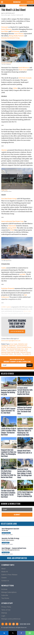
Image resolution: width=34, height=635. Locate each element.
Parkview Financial (7, 288)
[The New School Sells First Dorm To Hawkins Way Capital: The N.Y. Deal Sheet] (9, 489)
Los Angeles (23, 5)
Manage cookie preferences (10, 619)
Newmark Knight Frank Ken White (10, 352)
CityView (3, 347)
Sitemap (4, 613)
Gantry (3, 268)
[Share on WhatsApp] (30, 633)
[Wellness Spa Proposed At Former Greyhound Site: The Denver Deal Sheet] (25, 406)
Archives (4, 589)
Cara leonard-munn (22, 345)
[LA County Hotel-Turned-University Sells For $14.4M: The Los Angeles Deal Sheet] (25, 386)
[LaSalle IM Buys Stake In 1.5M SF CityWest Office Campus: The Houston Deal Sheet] (9, 426)
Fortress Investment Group (10, 38)
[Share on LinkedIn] (4, 633)
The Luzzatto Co (26, 354)
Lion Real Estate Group (9, 198)
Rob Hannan (15, 31)
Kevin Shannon (6, 29)
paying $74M (11, 228)
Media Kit (4, 571)
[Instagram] (13, 624)
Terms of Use (5, 610)
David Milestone (23, 67)
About (3, 568)
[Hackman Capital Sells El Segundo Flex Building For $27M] (9, 386)
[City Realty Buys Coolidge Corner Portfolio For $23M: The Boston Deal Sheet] (9, 469)
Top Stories (5, 598)
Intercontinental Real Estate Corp (12, 221)
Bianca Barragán (12, 338)
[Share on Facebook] (21, 633)
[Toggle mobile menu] (2, 2)
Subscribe (30, 2)
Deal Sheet (30, 5)
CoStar (15, 88)
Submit (29, 365)
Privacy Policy (6, 607)
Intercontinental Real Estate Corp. (15, 349)
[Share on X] (12, 633)
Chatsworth (12, 226)
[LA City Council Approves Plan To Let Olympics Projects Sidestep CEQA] (25, 489)
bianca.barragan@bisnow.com (10, 340)
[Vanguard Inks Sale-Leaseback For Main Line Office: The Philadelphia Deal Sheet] (9, 447)
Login (3, 616)
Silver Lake (27, 311)
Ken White (4, 31)
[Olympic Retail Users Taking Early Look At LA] (25, 447)
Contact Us (5, 580)
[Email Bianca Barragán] (22, 15)
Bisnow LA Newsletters (10, 504)
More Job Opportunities (17, 558)
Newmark (4, 27)
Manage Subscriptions (9, 592)
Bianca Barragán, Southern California (11, 15)
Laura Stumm (18, 33)
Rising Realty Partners (16, 36)
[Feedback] (17, 624)
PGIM (12, 230)
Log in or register (17, 331)
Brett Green (23, 70)
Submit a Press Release (9, 574)
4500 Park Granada (25, 78)
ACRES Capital (6, 307)
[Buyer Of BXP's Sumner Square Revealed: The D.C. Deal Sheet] (9, 406)
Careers (4, 577)
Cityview (4, 150)
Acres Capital (13, 344)
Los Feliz (22, 274)
